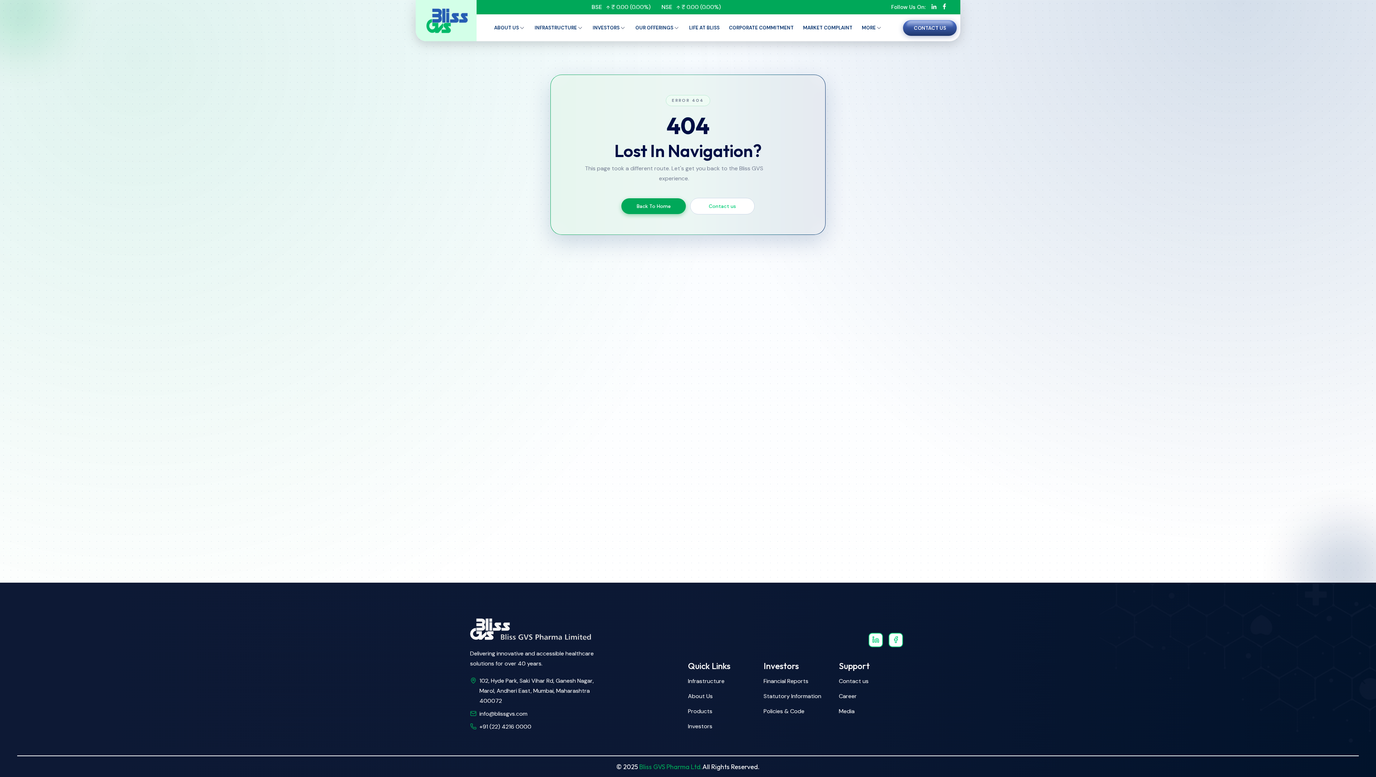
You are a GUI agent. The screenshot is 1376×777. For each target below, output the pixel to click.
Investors (606, 28)
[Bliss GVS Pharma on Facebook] (896, 640)
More (869, 28)
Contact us (930, 28)
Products (700, 711)
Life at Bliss (704, 28)
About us (506, 28)
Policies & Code (784, 711)
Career (848, 696)
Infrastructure (556, 28)
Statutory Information (792, 696)
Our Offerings (654, 28)
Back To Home (654, 206)
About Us (700, 696)
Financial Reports (786, 681)
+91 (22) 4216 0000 (505, 726)
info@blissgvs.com (503, 713)
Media (847, 711)
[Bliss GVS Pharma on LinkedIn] (876, 640)
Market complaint (827, 28)
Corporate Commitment (761, 28)
